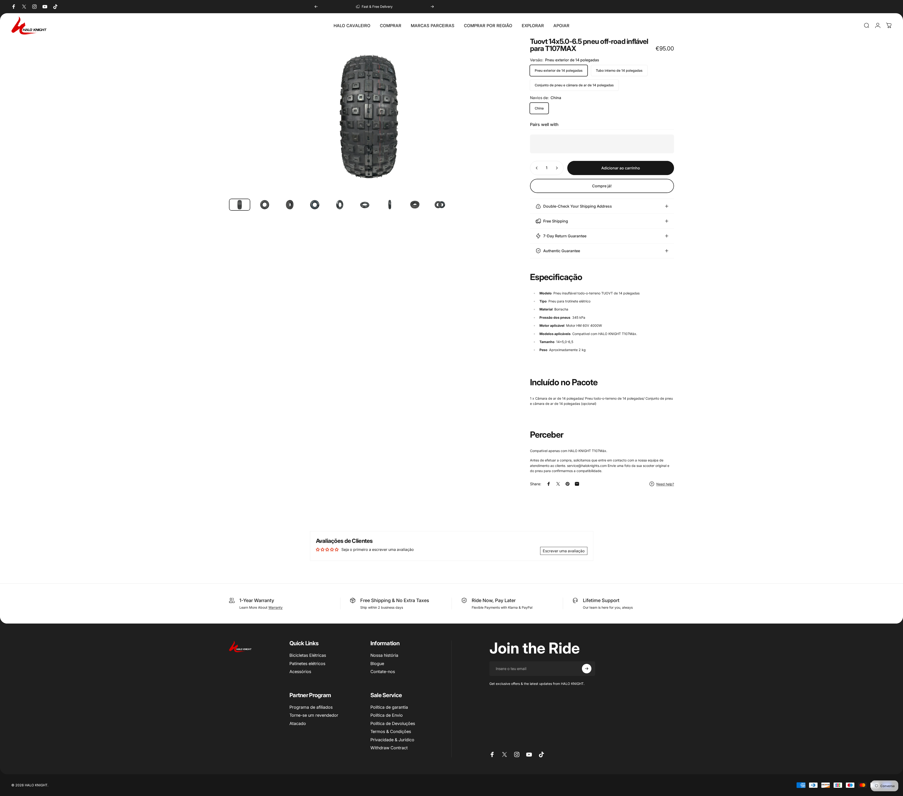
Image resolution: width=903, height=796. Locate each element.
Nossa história (384, 655)
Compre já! (602, 186)
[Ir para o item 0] (239, 205)
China (539, 108)
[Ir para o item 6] (364, 205)
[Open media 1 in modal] (369, 116)
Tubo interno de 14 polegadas (619, 70)
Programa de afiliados (311, 707)
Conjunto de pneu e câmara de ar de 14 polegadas (574, 85)
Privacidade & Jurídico (392, 739)
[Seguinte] (432, 6)
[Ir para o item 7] (389, 205)
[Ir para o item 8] (414, 205)
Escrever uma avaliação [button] (564, 551)
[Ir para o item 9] (439, 205)
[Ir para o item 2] (264, 205)
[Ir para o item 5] (339, 205)
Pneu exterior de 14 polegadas (559, 70)
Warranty (275, 607)
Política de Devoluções (392, 723)
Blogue (377, 663)
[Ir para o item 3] (289, 205)
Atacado (297, 723)
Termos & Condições (390, 731)
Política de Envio (386, 715)
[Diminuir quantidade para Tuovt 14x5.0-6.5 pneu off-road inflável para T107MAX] (535, 168)
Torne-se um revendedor (313, 715)
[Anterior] (316, 6)
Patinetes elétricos (307, 663)
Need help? (665, 484)
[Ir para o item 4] (314, 205)
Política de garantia (389, 707)
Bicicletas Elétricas (307, 655)
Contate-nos (382, 671)
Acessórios (300, 671)
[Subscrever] (586, 668)
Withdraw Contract (389, 747)
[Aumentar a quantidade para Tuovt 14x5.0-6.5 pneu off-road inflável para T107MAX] (557, 168)
